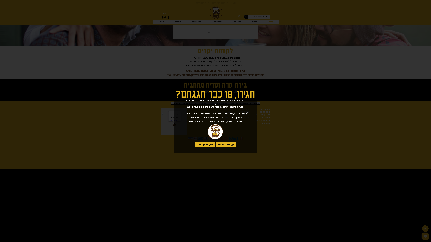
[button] (226, 144)
